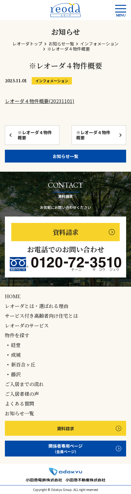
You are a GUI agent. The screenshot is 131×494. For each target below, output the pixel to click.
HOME (12, 296)
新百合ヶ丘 (23, 364)
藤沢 (16, 374)
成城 (16, 355)
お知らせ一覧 (65, 156)
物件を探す (17, 335)
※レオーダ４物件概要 (35, 135)
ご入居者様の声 (22, 394)
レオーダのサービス (27, 325)
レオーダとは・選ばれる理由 (36, 306)
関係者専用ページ (65, 448)
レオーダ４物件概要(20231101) (39, 101)
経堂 (16, 345)
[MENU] (120, 9)
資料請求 (65, 232)
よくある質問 (19, 403)
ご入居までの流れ (24, 384)
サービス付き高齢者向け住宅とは (41, 315)
